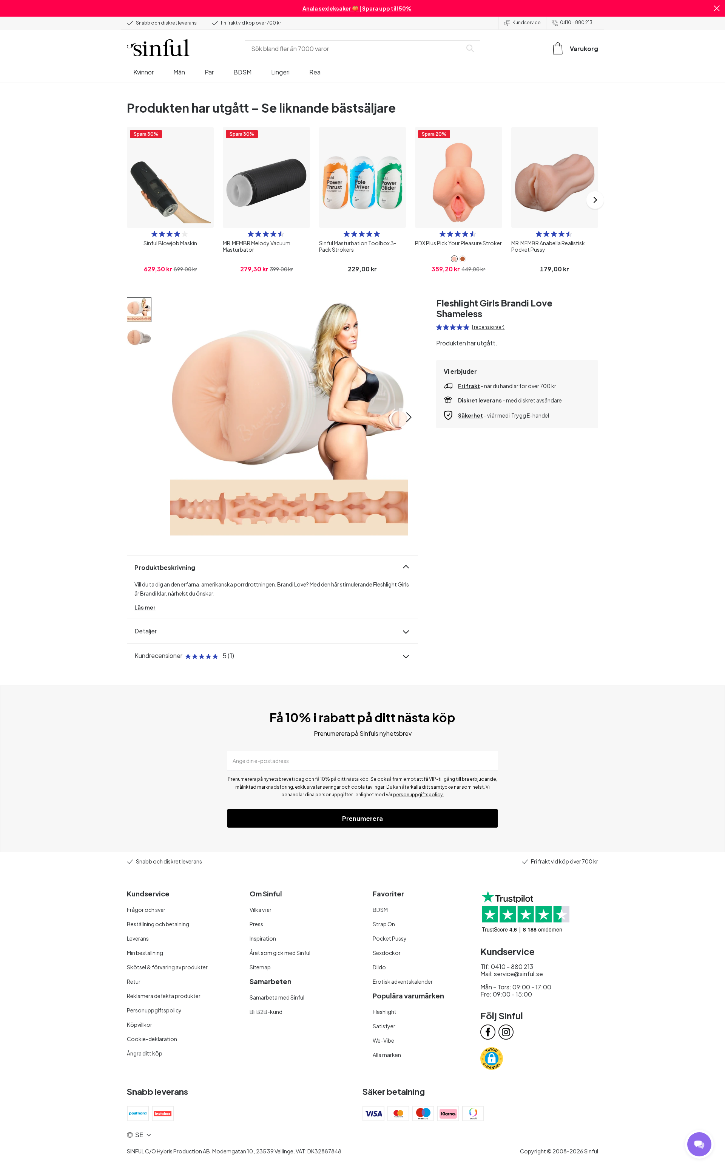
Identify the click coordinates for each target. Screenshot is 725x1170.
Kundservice (526, 22)
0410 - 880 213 (576, 22)
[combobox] (355, 48)
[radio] (154, 234)
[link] (454, 258)
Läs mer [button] (145, 607)
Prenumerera (362, 818)
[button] (717, 8)
